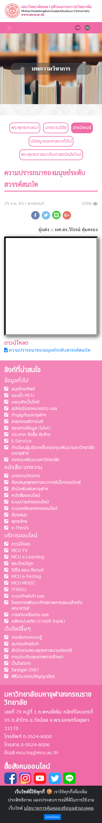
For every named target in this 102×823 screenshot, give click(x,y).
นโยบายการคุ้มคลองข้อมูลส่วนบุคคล (59, 808)
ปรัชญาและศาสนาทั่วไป (51, 141)
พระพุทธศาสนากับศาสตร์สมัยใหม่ (51, 154)
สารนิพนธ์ (82, 127)
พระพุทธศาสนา (25, 127)
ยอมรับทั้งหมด (52, 817)
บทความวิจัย (56, 127)
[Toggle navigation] (9, 27)
